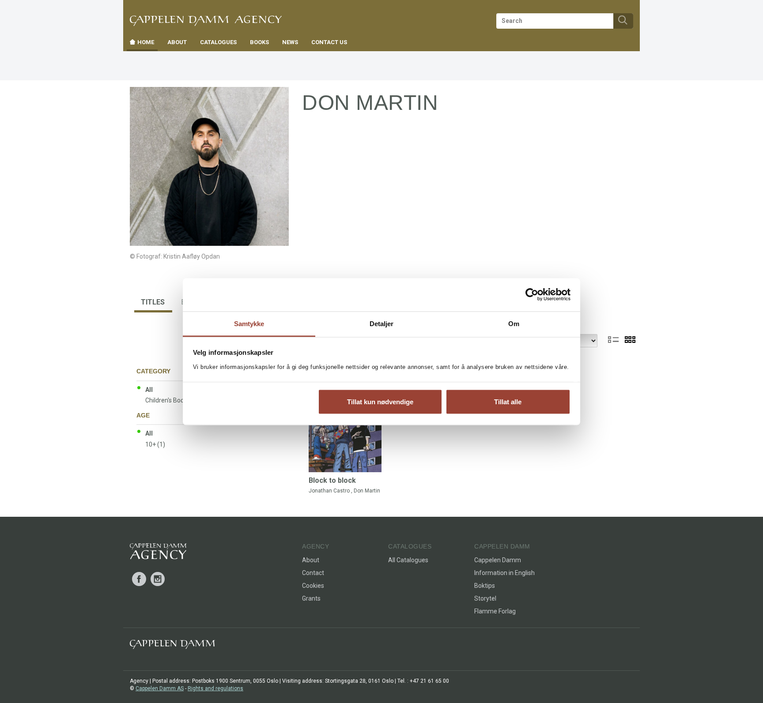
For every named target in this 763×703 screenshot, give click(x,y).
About (310, 560)
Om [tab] (513, 323)
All (149, 389)
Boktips (484, 585)
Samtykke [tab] (249, 323)
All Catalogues (408, 560)
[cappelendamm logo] (172, 646)
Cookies (313, 585)
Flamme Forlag (495, 611)
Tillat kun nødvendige (380, 402)
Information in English (504, 572)
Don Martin (367, 491)
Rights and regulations (215, 688)
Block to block (332, 480)
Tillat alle (507, 402)
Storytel (485, 598)
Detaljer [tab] (382, 323)
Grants (311, 598)
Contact (313, 572)
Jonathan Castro (329, 491)
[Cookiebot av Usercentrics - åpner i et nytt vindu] (531, 294)
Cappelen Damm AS (160, 688)
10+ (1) (155, 444)
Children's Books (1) (172, 400)
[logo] (158, 553)
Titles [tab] (153, 302)
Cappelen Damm (497, 560)
